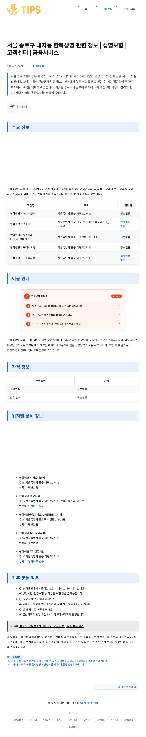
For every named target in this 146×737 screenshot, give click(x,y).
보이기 (22, 106)
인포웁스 (46, 719)
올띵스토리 (73, 719)
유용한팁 (107, 9)
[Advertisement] (73, 160)
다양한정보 (73, 727)
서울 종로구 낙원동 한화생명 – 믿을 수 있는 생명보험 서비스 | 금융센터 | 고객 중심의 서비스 (59, 661)
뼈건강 (59, 719)
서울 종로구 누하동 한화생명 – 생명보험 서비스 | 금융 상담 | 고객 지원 (48, 664)
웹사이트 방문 (36, 506)
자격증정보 (128, 719)
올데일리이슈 (18, 719)
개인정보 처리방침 (128, 687)
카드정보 (101, 719)
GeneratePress (89, 703)
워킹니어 (87, 719)
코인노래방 (129, 9)
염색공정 (33, 719)
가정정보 (114, 719)
